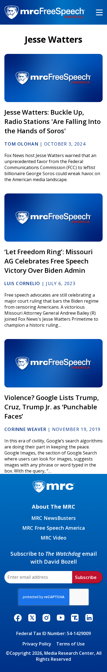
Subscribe (86, 577)
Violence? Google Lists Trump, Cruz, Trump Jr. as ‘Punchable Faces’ (51, 407)
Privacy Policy (36, 644)
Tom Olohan (21, 144)
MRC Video (53, 537)
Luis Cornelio (22, 283)
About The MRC (53, 506)
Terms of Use (70, 644)
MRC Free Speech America (53, 528)
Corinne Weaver (25, 429)
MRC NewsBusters (53, 518)
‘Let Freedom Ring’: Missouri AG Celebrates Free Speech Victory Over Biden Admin (48, 261)
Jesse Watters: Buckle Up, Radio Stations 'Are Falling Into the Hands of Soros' (52, 121)
